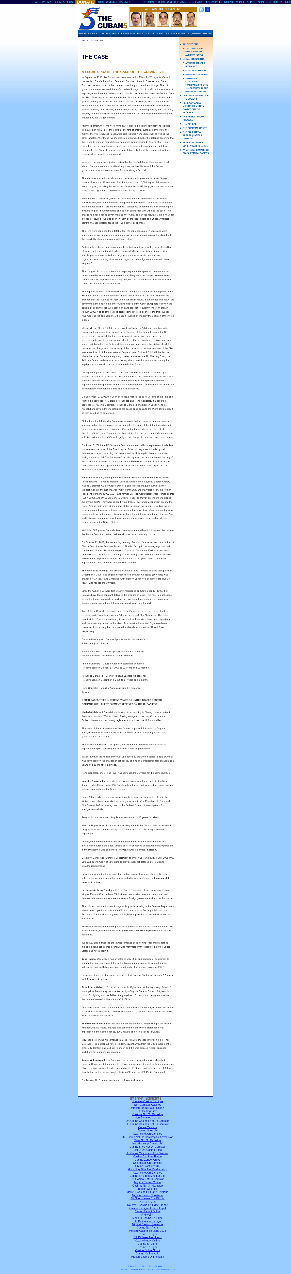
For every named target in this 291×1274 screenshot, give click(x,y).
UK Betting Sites (147, 1111)
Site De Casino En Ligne (147, 1221)
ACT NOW (149, 33)
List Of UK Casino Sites (148, 1149)
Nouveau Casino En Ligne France (147, 1205)
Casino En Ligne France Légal (147, 1208)
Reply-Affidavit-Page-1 (197, 74)
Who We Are (44, 2)
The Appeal (190, 124)
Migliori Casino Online (147, 1182)
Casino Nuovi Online (147, 1240)
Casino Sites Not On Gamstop (148, 1146)
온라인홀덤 (147, 1214)
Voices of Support (89, 33)
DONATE (85, 2)
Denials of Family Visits (123, 33)
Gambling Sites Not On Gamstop (147, 1169)
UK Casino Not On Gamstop (147, 1179)
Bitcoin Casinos (147, 1188)
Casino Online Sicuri (147, 1250)
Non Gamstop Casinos (114, 2)
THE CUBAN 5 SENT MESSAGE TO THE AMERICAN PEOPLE (194, 51)
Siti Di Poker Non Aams (148, 1237)
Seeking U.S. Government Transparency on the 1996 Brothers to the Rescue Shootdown (196, 85)
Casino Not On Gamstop (147, 1133)
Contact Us (64, 2)
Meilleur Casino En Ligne (147, 1218)
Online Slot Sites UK (147, 1166)
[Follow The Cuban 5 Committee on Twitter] (200, 11)
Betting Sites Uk (147, 1130)
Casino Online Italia (147, 1253)
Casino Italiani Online (147, 1211)
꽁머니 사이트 (147, 1201)
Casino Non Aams (147, 1227)
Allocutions (190, 44)
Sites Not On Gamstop (147, 1140)
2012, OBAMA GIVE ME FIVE (199, 33)
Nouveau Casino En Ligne (147, 1101)
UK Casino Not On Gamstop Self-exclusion (147, 1137)
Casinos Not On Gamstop (147, 1114)
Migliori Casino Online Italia (147, 1256)
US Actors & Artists (175, 33)
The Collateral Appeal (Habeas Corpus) (192, 135)
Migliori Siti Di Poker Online (147, 1107)
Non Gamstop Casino (147, 1117)
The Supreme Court (195, 128)
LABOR (140, 33)
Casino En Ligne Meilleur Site (147, 1175)
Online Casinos (147, 1127)
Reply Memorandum (195, 70)
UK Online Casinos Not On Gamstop (147, 1120)
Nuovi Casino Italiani (239, 2)
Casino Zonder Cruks (147, 1159)
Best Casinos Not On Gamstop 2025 (160, 2)
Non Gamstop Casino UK (147, 1143)
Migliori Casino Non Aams (147, 1195)
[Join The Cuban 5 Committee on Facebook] (207, 11)
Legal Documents (194, 59)
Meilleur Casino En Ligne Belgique (147, 1192)
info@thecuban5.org (166, 1269)
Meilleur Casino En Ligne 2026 (147, 1230)
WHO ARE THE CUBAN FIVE (163, 9)
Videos (159, 33)
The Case (105, 33)
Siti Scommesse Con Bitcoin (148, 1198)
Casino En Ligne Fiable (147, 1156)
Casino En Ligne (148, 1234)
